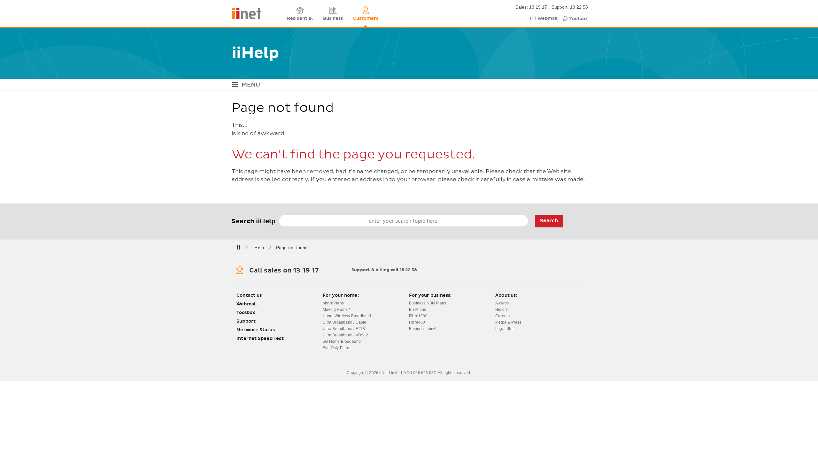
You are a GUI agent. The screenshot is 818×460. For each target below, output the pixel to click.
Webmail (547, 18)
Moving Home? (336, 309)
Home (258, 247)
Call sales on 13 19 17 (283, 270)
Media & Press (508, 322)
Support (246, 321)
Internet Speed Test (260, 338)
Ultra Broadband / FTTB (344, 328)
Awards (502, 303)
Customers (365, 18)
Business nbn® (422, 328)
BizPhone (418, 309)
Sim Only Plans (336, 348)
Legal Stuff (504, 328)
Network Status (255, 330)
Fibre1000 (418, 316)
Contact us (249, 295)
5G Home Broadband (342, 341)
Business (333, 18)
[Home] (257, 13)
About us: (506, 295)
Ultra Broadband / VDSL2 (345, 335)
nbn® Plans (333, 303)
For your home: (341, 295)
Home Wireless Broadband (347, 316)
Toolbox (578, 19)
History (501, 309)
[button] (409, 85)
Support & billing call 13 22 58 (384, 270)
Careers (502, 316)
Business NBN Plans (427, 303)
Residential (300, 18)
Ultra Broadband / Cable (345, 322)
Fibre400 (417, 322)
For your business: (430, 295)
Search (549, 220)
